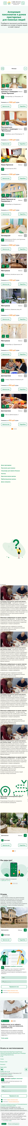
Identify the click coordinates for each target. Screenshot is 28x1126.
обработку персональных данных (12, 990)
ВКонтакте (1, 1069)
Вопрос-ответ (3, 1061)
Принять (4, 1123)
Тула (9, 1055)
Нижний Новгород (5, 1053)
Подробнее (23, 106)
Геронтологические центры (8, 476)
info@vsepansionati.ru (6, 1074)
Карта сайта (3, 1067)
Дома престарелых (6, 465)
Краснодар (7, 840)
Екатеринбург (8, 1052)
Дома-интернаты (5, 482)
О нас (1, 1056)
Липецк (20, 1052)
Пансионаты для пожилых (8, 468)
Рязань (15, 1053)
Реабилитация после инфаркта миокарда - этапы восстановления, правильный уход (12, 1025)
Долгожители (6, 376)
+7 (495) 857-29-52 (5, 880)
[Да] (1, 990)
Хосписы (3, 473)
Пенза (11, 1053)
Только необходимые (13, 1123)
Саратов (2, 1055)
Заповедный (5, 235)
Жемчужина (5, 271)
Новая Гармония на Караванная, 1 (8, 200)
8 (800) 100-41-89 (16, 2)
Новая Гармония (7, 165)
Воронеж (2, 1052)
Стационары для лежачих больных (10, 470)
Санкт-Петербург (21, 1053)
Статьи (2, 1059)
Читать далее (3, 906)
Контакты (2, 1064)
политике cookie (7, 1120)
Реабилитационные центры (8, 479)
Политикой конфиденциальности (14, 992)
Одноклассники (26, 1069)
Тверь (6, 1055)
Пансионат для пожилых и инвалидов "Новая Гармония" (9, 91)
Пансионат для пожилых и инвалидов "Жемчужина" (9, 129)
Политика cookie (11, 1105)
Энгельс (12, 1055)
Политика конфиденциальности (8, 1104)
